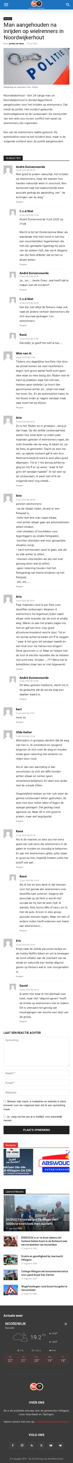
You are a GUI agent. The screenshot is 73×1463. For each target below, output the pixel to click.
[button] (6, 4)
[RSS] (31, 1445)
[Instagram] (22, 1445)
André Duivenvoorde (30, 166)
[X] (41, 1445)
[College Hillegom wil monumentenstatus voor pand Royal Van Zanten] (11, 1275)
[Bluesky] (60, 1445)
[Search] (68, 4)
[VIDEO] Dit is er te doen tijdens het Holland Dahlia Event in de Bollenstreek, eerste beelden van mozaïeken (44, 1241)
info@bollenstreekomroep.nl (52, 1421)
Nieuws (8, 18)
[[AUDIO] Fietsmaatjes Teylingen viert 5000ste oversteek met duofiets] (36, 1213)
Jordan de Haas (16, 43)
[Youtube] (50, 1445)
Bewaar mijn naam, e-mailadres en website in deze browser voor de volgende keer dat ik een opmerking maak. (35, 1105)
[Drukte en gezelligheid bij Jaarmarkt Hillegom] (11, 1260)
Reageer (19, 202)
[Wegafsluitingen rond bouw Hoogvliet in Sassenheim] (11, 1290)
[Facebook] (12, 1445)
